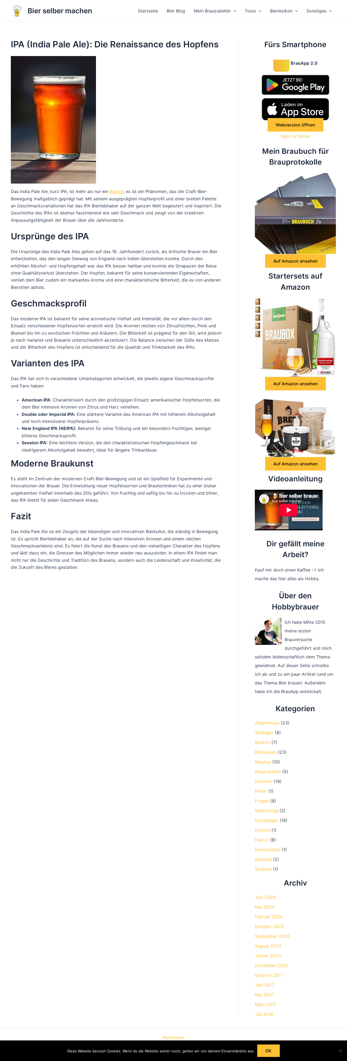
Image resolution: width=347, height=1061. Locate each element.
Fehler (261, 791)
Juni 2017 (264, 985)
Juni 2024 (265, 897)
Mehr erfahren (295, 136)
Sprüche (263, 869)
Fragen (262, 801)
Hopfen (262, 830)
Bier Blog (176, 11)
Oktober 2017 (269, 975)
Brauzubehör (268, 771)
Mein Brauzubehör (212, 11)
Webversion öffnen (295, 125)
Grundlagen (266, 820)
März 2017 (265, 1004)
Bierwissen (266, 752)
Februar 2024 (268, 916)
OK (268, 1050)
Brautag (263, 762)
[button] (233, 11)
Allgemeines (267, 723)
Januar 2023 (268, 955)
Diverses (263, 781)
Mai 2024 (264, 907)
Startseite (148, 11)
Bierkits (262, 742)
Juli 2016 (264, 1014)
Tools (250, 11)
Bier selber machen (60, 10)
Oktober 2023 (269, 926)
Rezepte (263, 859)
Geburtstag (266, 810)
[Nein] (340, 1050)
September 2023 (272, 936)
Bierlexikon (281, 11)
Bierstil (116, 191)
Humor (262, 840)
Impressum (173, 1037)
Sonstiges (316, 11)
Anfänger (264, 732)
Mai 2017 (264, 994)
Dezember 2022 (271, 965)
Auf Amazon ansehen (295, 261)
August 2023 (268, 946)
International (267, 849)
